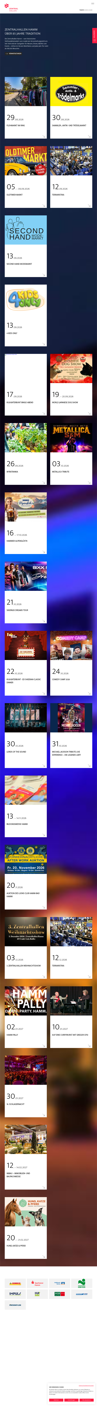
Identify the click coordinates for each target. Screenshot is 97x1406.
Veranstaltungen (15, 53)
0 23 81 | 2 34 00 (88, 10)
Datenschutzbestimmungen (86, 1386)
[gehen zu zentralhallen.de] (11, 10)
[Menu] (93, 3)
